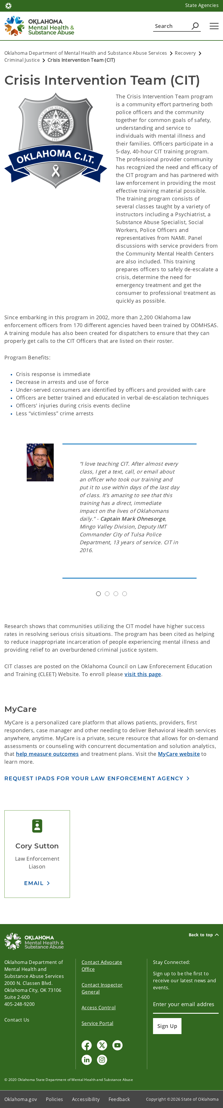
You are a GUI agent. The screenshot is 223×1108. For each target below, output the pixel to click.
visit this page (143, 674)
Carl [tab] (124, 593)
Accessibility (86, 1099)
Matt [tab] (116, 593)
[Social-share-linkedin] (87, 1060)
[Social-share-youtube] (117, 1045)
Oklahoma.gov (20, 1099)
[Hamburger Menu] (214, 26)
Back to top (201, 935)
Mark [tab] (98, 593)
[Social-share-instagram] (102, 1060)
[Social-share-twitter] (102, 1045)
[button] (37, 883)
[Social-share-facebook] (87, 1045)
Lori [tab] (107, 593)
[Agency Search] (195, 26)
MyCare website (179, 753)
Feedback (119, 1099)
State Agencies (202, 5)
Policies (54, 1099)
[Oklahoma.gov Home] (8, 5)
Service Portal (97, 1023)
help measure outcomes (47, 753)
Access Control (99, 1007)
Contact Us (17, 1020)
